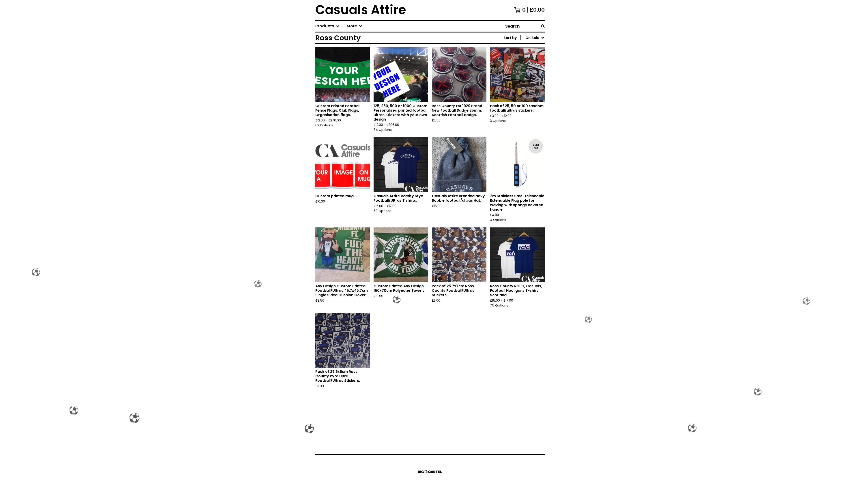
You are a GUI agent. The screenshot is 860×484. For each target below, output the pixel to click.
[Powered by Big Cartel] (430, 472)
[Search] (542, 26)
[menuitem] (327, 26)
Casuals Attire (360, 10)
